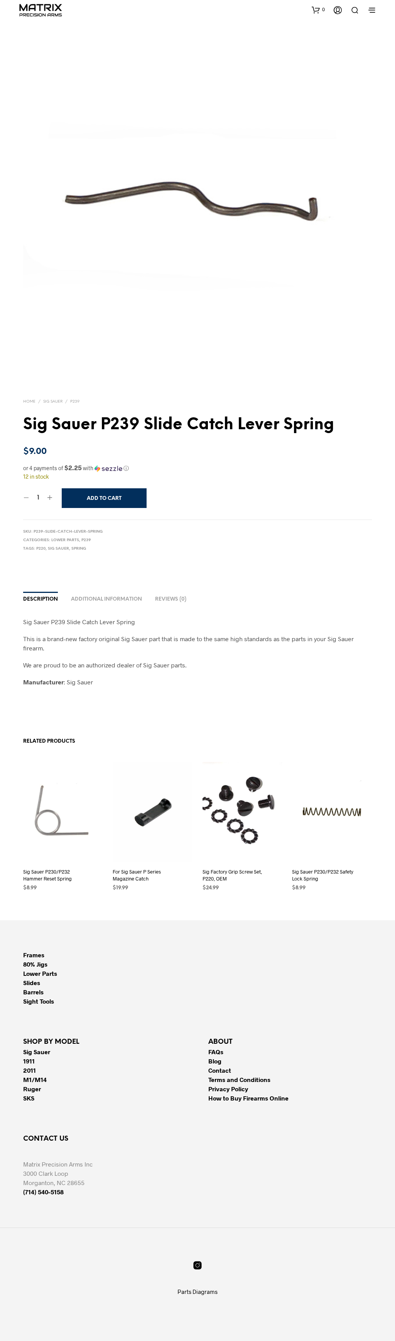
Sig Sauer (52, 402)
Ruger (32, 1088)
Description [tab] (40, 599)
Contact (219, 1070)
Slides (31, 982)
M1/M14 (35, 1079)
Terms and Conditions (239, 1079)
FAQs (215, 1051)
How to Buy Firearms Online (248, 1098)
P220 (41, 549)
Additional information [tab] (106, 599)
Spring (78, 549)
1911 (29, 1061)
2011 (29, 1070)
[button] (318, 10)
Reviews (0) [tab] (170, 599)
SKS (28, 1098)
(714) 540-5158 (43, 1191)
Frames (33, 954)
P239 (74, 402)
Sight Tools (38, 1001)
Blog (214, 1061)
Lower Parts (65, 540)
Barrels (33, 992)
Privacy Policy (228, 1088)
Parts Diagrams (197, 1291)
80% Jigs (35, 964)
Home (29, 402)
